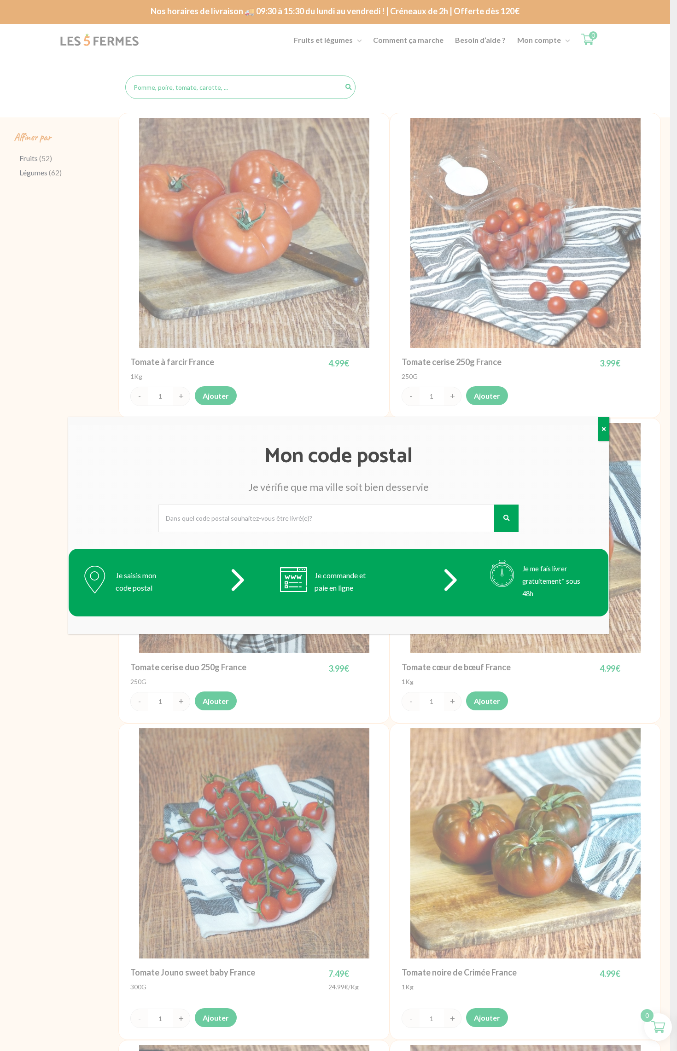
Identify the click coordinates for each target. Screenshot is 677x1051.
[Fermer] (603, 429)
